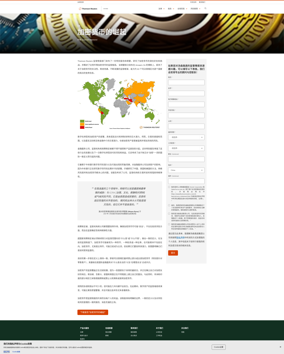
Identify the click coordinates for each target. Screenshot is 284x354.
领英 (182, 332)
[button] (162, 9)
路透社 (82, 339)
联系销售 (134, 332)
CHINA (105, 8)
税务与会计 (84, 336)
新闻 (106, 336)
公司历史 (159, 332)
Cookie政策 (16, 352)
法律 (81, 332)
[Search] (205, 8)
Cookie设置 (218, 347)
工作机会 (159, 336)
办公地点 (134, 336)
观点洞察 (108, 332)
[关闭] (280, 346)
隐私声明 (180, 237)
